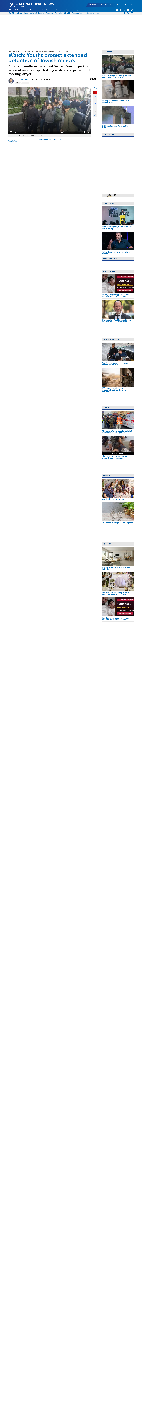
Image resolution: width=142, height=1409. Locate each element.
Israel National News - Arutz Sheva (26, 6)
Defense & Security (71, 10)
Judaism (19, 13)
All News (18, 10)
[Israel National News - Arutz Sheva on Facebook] (120, 10)
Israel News (34, 10)
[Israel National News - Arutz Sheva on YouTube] (128, 10)
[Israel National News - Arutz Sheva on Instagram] (124, 10)
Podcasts (49, 13)
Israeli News (26, 51)
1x (88, 132)
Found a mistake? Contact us (50, 139)
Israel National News (14, 51)
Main (11, 10)
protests (25, 83)
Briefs (26, 10)
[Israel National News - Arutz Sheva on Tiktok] (132, 10)
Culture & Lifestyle (37, 13)
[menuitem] (11, 10)
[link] (118, 76)
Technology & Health (62, 13)
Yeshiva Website (78, 13)
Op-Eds (11, 13)
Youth (18, 83)
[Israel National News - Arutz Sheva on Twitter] (117, 10)
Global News (45, 10)
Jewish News (57, 10)
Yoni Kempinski (21, 80)
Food (26, 13)
